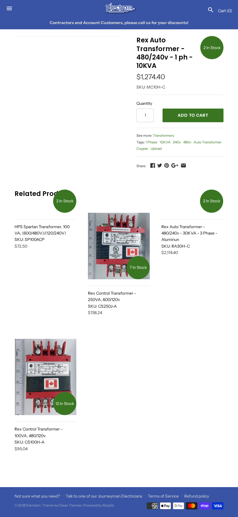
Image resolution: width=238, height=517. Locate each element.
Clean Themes (70, 505)
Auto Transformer (207, 142)
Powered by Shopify (98, 505)
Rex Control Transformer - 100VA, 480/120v (39, 435)
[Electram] (119, 8)
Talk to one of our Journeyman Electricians (104, 496)
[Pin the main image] (166, 165)
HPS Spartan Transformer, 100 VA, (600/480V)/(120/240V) (42, 233)
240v (177, 142)
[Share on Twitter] (159, 165)
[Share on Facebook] (152, 165)
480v (187, 142)
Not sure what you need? (37, 496)
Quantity (144, 103)
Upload (156, 148)
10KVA (165, 142)
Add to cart (193, 115)
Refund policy (196, 496)
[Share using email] (183, 165)
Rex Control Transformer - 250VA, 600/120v (112, 300)
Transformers (163, 135)
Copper (142, 148)
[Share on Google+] (174, 165)
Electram (33, 505)
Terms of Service (163, 496)
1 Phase (151, 142)
